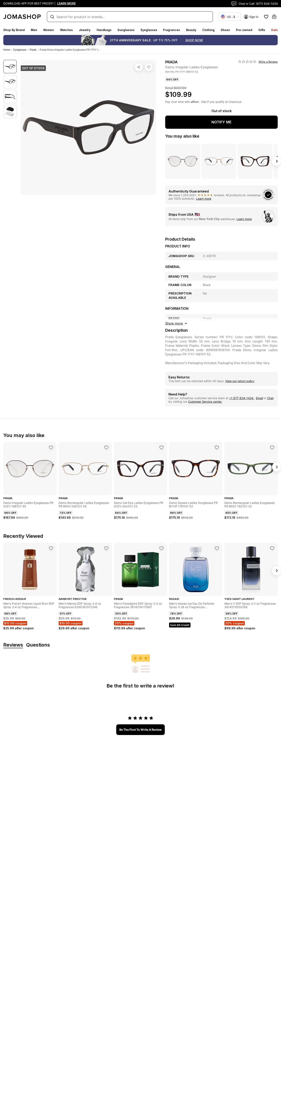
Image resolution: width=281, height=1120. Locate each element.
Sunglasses (126, 30)
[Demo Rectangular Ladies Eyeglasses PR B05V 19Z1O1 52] (272, 447)
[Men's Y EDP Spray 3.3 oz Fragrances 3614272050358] (272, 548)
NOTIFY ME (221, 122)
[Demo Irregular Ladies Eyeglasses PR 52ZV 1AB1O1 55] (51, 447)
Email (259, 398)
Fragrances (171, 30)
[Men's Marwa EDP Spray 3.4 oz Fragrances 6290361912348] (106, 548)
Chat (270, 398)
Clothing (208, 30)
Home (6, 49)
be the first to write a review (140, 729)
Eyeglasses (149, 30)
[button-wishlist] (266, 16)
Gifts (261, 30)
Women (48, 30)
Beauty (191, 30)
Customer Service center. (205, 401)
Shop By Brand (14, 30)
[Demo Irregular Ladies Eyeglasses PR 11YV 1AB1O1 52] (149, 67)
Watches (66, 30)
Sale (274, 30)
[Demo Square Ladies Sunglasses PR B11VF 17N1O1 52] (217, 447)
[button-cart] (274, 16)
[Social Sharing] (139, 67)
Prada (33, 49)
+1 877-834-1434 (241, 398)
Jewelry (85, 30)
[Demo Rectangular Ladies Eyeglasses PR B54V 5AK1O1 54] (106, 447)
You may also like (182, 136)
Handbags (104, 30)
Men (34, 30)
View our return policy (239, 381)
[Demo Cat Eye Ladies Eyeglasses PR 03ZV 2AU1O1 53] (161, 447)
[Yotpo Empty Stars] (247, 62)
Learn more (203, 198)
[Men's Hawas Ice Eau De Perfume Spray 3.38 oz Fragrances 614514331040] (217, 548)
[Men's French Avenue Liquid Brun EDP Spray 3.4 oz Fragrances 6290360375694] (51, 548)
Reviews (13, 645)
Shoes (225, 30)
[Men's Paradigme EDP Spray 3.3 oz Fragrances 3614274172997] (161, 548)
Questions (38, 645)
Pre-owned (244, 30)
